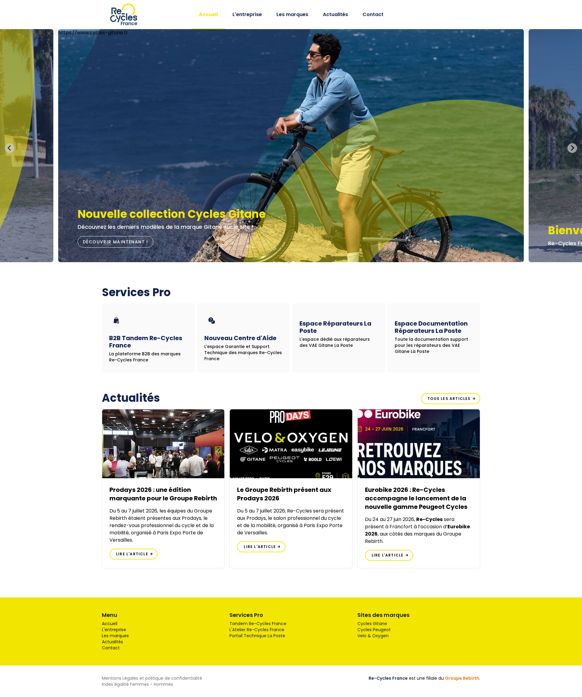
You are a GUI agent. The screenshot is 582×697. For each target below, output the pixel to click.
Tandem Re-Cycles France (257, 624)
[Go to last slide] (10, 148)
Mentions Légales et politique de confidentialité (152, 678)
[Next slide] (572, 148)
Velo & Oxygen (373, 636)
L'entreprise (247, 14)
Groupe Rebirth (462, 678)
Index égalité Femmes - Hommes (137, 684)
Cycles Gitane (372, 624)
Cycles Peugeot (374, 630)
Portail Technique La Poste (257, 636)
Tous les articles (449, 398)
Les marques (292, 14)
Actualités (335, 14)
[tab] (288, 262)
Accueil (208, 14)
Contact (373, 14)
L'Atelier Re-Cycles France (256, 630)
